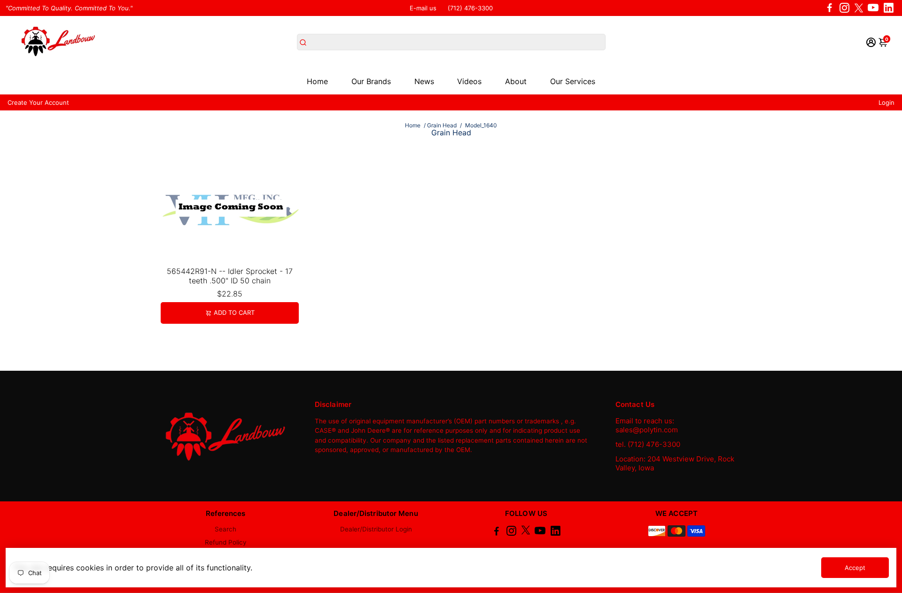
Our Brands (371, 81)
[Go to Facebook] (829, 8)
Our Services (572, 81)
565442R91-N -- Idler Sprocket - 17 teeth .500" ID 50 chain (230, 275)
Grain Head (442, 125)
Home (317, 81)
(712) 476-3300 (470, 8)
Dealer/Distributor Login (376, 529)
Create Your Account (38, 102)
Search (225, 529)
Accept (855, 567)
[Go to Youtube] (873, 8)
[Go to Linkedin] (888, 8)
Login (886, 102)
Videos (469, 81)
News (424, 81)
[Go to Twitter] (858, 8)
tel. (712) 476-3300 (647, 444)
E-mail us (423, 8)
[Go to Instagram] (844, 8)
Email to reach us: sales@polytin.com (646, 425)
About (516, 81)
